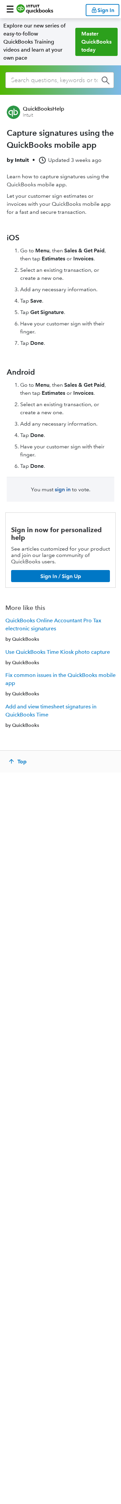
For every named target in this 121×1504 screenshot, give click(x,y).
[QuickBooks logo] (34, 9)
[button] (10, 9)
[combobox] (59, 80)
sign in (63, 489)
